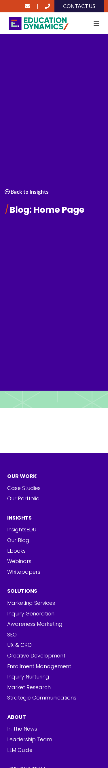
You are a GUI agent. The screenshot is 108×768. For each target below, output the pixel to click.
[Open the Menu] (96, 23)
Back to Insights (29, 192)
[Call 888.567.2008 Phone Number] (47, 6)
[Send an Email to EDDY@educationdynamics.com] (27, 6)
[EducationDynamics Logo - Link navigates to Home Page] (54, 23)
